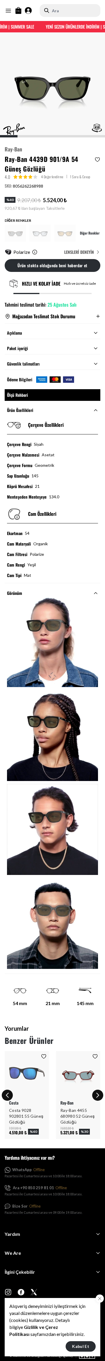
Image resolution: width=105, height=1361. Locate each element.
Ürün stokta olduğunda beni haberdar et (52, 265)
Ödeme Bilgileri (19, 380)
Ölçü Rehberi (17, 395)
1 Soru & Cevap (80, 176)
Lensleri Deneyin (79, 252)
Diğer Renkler (89, 233)
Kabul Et (80, 1346)
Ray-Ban (13, 149)
